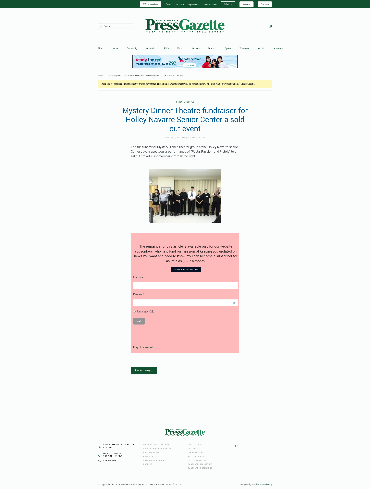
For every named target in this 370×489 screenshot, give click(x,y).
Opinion (196, 48)
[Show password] (234, 302)
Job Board (179, 4)
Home (101, 48)
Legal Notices (193, 4)
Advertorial (278, 48)
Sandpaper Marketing (262, 484)
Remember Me (145, 311)
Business (212, 48)
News (115, 48)
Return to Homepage (144, 370)
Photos (168, 4)
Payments (265, 4)
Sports (228, 48)
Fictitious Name (210, 4)
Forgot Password (143, 347)
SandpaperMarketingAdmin (193, 137)
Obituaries (151, 48)
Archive (261, 48)
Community (132, 48)
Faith (166, 48)
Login (235, 445)
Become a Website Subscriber (186, 269)
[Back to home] (185, 26)
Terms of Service (173, 484)
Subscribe (246, 4)
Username (139, 277)
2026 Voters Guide (150, 4)
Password (138, 294)
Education (244, 48)
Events (180, 48)
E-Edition (228, 4)
